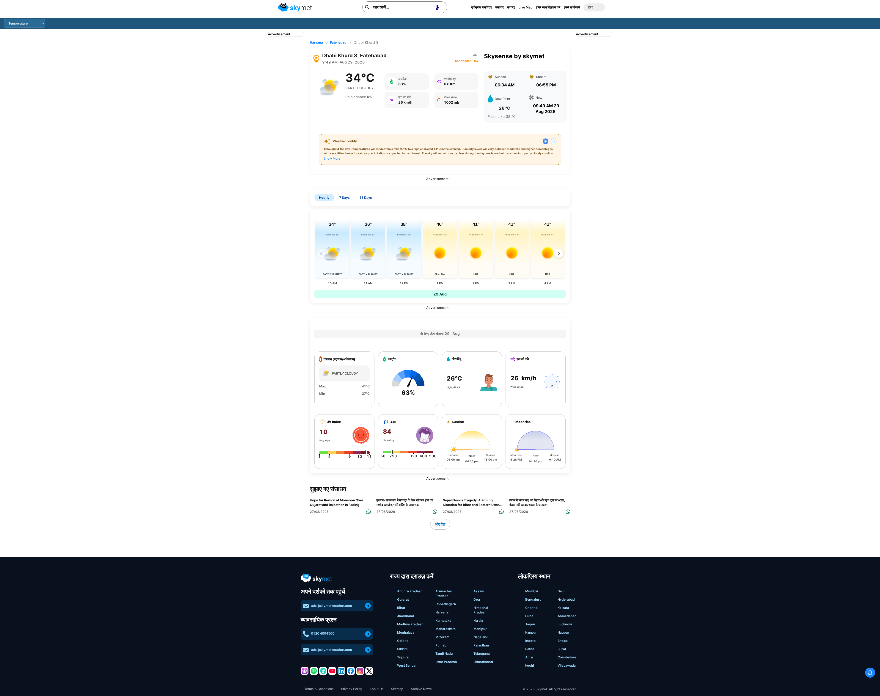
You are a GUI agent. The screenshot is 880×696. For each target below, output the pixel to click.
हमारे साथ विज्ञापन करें (548, 7)
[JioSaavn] (323, 671)
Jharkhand (405, 616)
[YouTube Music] (332, 671)
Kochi (529, 665)
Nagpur (563, 632)
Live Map (526, 7)
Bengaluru (533, 599)
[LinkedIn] (341, 671)
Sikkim (402, 649)
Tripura (403, 657)
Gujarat (403, 599)
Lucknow (565, 624)
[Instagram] (360, 671)
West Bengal (406, 665)
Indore (530, 641)
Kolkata (563, 608)
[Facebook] (351, 671)
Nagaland (480, 637)
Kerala (478, 620)
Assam (478, 591)
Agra (529, 657)
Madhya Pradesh (410, 624)
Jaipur (530, 624)
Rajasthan (481, 645)
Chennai (531, 608)
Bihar (401, 608)
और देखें (440, 524)
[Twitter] (369, 671)
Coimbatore (567, 657)
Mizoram (442, 637)
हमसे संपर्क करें (572, 7)
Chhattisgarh (445, 604)
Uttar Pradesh (446, 662)
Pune (529, 616)
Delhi (562, 591)
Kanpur (531, 632)
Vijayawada (567, 665)
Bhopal (563, 641)
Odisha (402, 641)
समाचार (499, 7)
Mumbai (531, 591)
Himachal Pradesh (480, 610)
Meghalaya (405, 632)
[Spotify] (314, 671)
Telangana (481, 653)
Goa (476, 599)
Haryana (316, 42)
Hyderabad (566, 599)
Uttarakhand (483, 662)
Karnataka (443, 620)
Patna (529, 649)
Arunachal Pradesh (443, 593)
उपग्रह (511, 7)
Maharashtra (445, 629)
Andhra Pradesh (410, 591)
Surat (562, 649)
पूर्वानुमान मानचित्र (481, 7)
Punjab (440, 645)
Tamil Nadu (444, 653)
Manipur (480, 629)
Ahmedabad (567, 616)
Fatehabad (338, 42)
